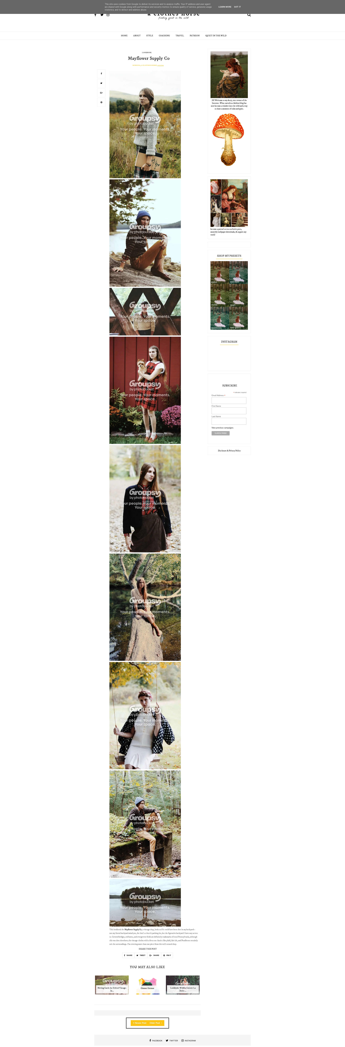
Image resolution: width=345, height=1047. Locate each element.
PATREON (195, 35)
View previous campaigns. (223, 428)
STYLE (149, 35)
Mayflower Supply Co (133, 929)
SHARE (129, 955)
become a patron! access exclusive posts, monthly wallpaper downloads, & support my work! (228, 232)
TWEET (142, 955)
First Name (216, 406)
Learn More (224, 7)
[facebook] (97, 15)
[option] (112, 986)
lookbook (146, 53)
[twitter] (103, 15)
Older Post (155, 1023)
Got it (237, 7)
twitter (173, 1041)
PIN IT (168, 955)
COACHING (164, 35)
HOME (124, 35)
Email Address (218, 395)
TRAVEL (180, 35)
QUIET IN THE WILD (216, 35)
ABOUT (137, 35)
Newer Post (140, 1023)
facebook (157, 1041)
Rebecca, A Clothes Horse (144, 65)
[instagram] (109, 15)
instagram (190, 1041)
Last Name (216, 416)
